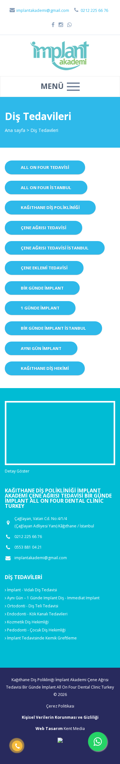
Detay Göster (17, 471)
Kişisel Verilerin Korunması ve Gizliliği (60, 717)
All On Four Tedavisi (45, 167)
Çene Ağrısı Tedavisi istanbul (55, 248)
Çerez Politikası (60, 706)
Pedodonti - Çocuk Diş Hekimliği (36, 630)
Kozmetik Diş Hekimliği (27, 622)
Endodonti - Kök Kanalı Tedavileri (37, 614)
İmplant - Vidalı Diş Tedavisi (31, 590)
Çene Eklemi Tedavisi (44, 268)
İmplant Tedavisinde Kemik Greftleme (41, 638)
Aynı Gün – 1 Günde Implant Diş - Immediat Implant (53, 598)
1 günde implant (40, 308)
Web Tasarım (49, 728)
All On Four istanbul (46, 187)
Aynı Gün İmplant (41, 348)
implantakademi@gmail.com (42, 10)
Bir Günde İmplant (42, 288)
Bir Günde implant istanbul (53, 328)
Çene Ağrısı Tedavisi (43, 227)
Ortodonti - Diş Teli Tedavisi (32, 606)
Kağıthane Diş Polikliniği (50, 207)
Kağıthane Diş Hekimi (45, 368)
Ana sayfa (15, 130)
